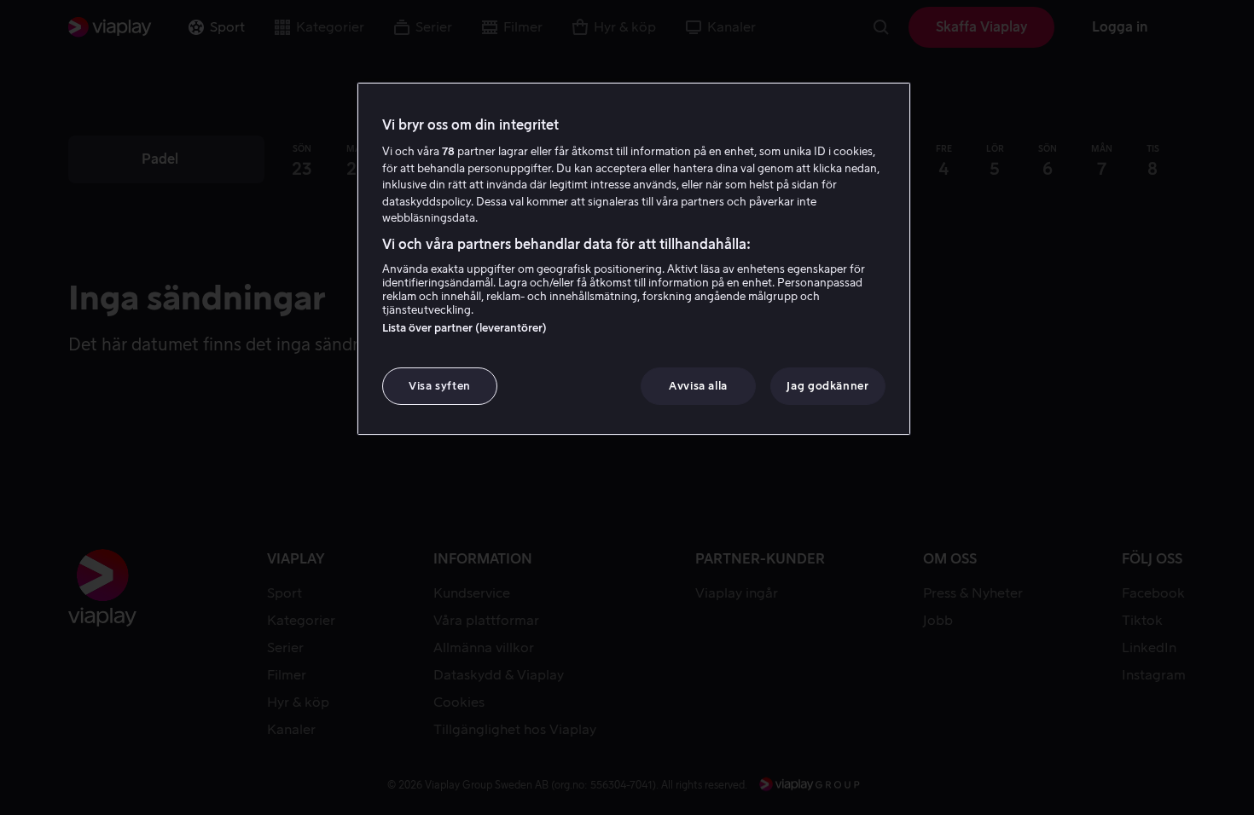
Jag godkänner (827, 385)
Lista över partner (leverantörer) (464, 327)
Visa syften (440, 385)
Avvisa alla (698, 385)
